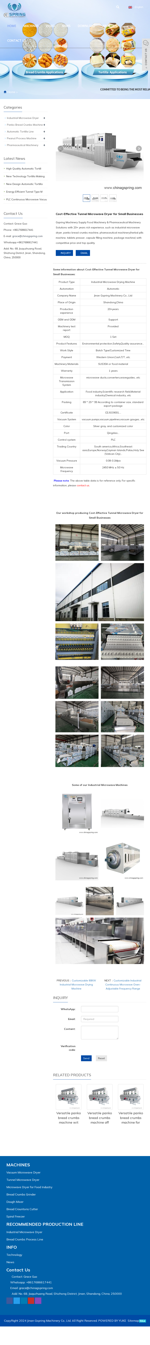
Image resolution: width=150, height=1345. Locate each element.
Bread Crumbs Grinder (21, 1194)
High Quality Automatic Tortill (23, 168)
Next (139, 149)
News (66, 26)
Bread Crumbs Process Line (24, 1239)
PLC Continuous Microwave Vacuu (26, 199)
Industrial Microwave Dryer (23, 118)
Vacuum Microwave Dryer (23, 1172)
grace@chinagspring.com (27, 236)
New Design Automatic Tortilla (24, 184)
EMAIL (84, 253)
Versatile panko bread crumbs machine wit (68, 1118)
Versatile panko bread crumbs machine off (99, 1118)
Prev (60, 149)
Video (50, 26)
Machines (31, 26)
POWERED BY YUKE (112, 1320)
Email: (72, 1019)
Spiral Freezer (15, 1216)
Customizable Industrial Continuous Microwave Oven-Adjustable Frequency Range (123, 984)
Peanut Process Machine (21, 138)
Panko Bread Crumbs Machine (25, 124)
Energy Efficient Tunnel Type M (24, 191)
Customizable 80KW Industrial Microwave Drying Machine (78, 984)
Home (11, 26)
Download (86, 26)
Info (11, 1247)
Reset (101, 1058)
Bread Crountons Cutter (22, 1209)
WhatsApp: (68, 1009)
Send (86, 1058)
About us (109, 26)
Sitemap (133, 1320)
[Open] (146, 55)
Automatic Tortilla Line (20, 131)
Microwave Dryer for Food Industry (29, 1187)
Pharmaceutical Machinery (22, 145)
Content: (70, 1029)
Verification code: (68, 1048)
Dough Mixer (14, 1202)
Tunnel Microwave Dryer (22, 1180)
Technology (14, 1255)
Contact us (16, 41)
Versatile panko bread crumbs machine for (131, 1118)
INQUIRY (65, 253)
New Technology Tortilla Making (25, 176)
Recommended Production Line (44, 1224)
